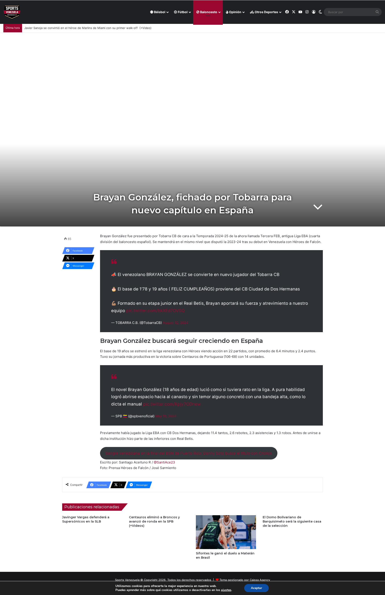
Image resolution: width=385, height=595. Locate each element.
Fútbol (182, 12)
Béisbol (159, 12)
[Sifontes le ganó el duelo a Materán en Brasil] (226, 532)
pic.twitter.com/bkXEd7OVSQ (155, 310)
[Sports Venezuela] (11, 12)
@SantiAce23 (164, 462)
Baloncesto (208, 12)
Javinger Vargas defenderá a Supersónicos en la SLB (85, 519)
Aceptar (256, 588)
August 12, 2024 (175, 323)
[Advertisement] (192, 66)
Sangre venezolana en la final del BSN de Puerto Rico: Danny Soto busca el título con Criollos (188, 453)
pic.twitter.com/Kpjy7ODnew (172, 404)
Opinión (234, 12)
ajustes (226, 590)
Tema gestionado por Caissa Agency (244, 580)
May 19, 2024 (165, 416)
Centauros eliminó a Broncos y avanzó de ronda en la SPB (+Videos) (154, 521)
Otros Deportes (266, 12)
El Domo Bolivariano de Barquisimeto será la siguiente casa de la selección (292, 521)
